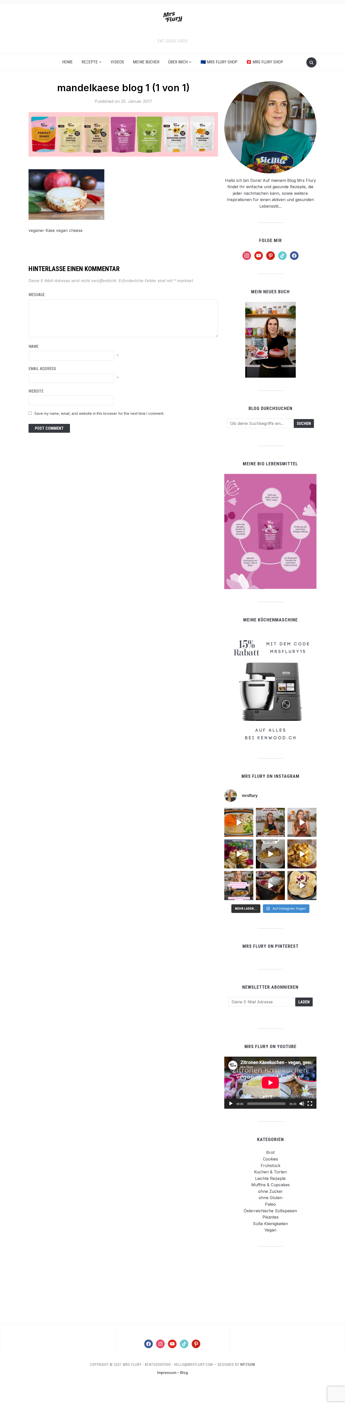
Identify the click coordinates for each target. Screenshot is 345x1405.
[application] (270, 1082)
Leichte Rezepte (270, 1178)
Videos (117, 61)
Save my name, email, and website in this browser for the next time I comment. (99, 413)
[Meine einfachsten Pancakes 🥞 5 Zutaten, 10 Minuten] (238, 853)
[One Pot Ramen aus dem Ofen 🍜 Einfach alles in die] (238, 822)
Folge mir (270, 240)
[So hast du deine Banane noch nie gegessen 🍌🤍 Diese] (301, 853)
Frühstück (270, 1165)
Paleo (270, 1204)
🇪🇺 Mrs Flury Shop (219, 61)
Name (33, 346)
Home (67, 61)
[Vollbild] (309, 1103)
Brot (270, 1152)
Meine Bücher (146, 61)
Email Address (42, 368)
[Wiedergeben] (230, 1103)
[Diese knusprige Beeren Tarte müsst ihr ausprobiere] (270, 885)
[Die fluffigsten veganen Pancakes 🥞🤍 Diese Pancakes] (301, 885)
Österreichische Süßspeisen (270, 1210)
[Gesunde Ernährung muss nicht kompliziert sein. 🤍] (238, 885)
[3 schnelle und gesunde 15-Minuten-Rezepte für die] (270, 822)
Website (36, 391)
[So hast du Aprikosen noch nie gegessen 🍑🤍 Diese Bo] (301, 822)
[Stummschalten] (301, 1103)
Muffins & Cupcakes (270, 1184)
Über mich (178, 61)
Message (37, 294)
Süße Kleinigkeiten (270, 1223)
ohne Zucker (270, 1191)
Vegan (270, 1229)
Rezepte (90, 61)
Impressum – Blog (172, 1372)
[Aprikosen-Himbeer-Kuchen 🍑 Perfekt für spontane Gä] (270, 853)
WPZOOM (247, 1365)
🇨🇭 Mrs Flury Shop (264, 61)
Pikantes (270, 1217)
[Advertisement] (270, 1284)
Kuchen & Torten (270, 1171)
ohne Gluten (270, 1197)
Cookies (270, 1158)
